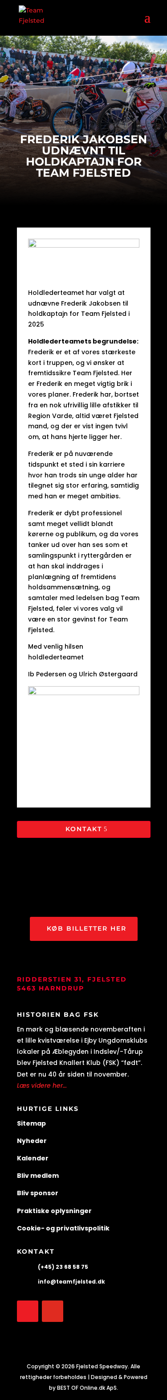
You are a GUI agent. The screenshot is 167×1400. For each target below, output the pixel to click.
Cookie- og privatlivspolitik (63, 1228)
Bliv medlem (38, 1175)
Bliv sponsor (37, 1193)
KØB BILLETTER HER (86, 928)
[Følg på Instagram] (52, 1311)
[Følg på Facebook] (27, 1311)
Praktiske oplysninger (54, 1210)
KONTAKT (83, 829)
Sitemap (31, 1123)
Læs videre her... (42, 1085)
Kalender (33, 1158)
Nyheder (32, 1140)
